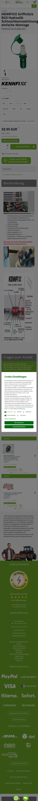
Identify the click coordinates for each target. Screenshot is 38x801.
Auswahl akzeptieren (19, 426)
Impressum (28, 405)
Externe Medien (12, 415)
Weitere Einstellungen (10, 419)
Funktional (23, 415)
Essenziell (10, 412)
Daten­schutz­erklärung (19, 408)
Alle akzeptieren (19, 422)
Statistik (19, 412)
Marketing (28, 412)
